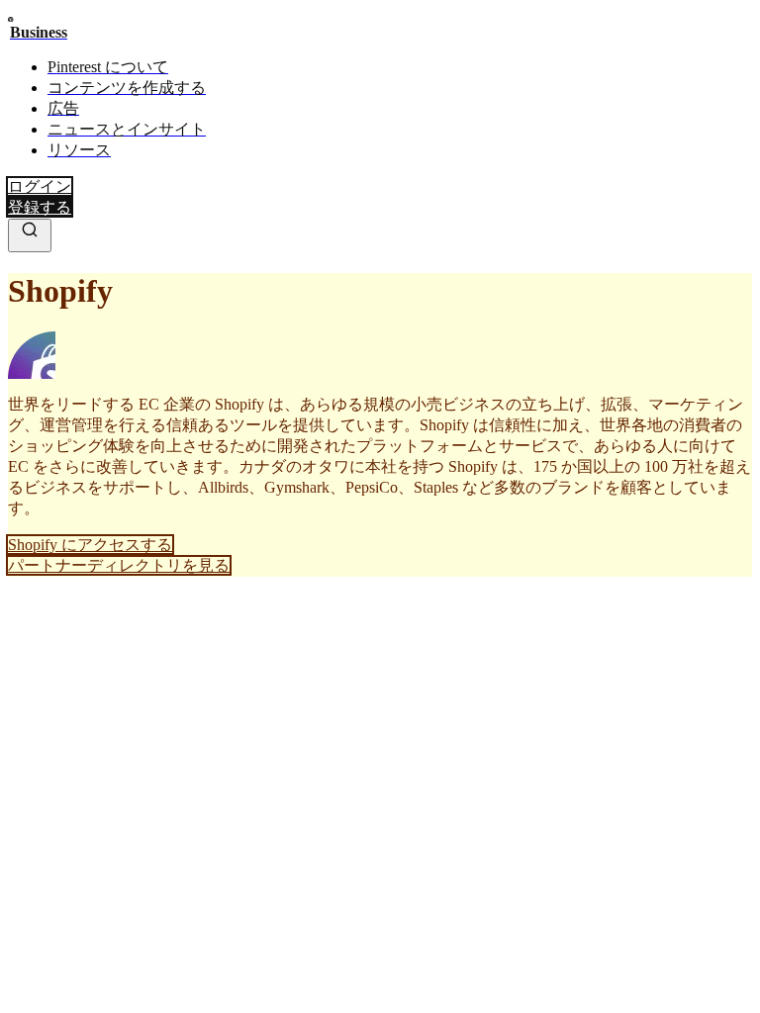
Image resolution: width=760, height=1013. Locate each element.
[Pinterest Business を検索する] (29, 235)
